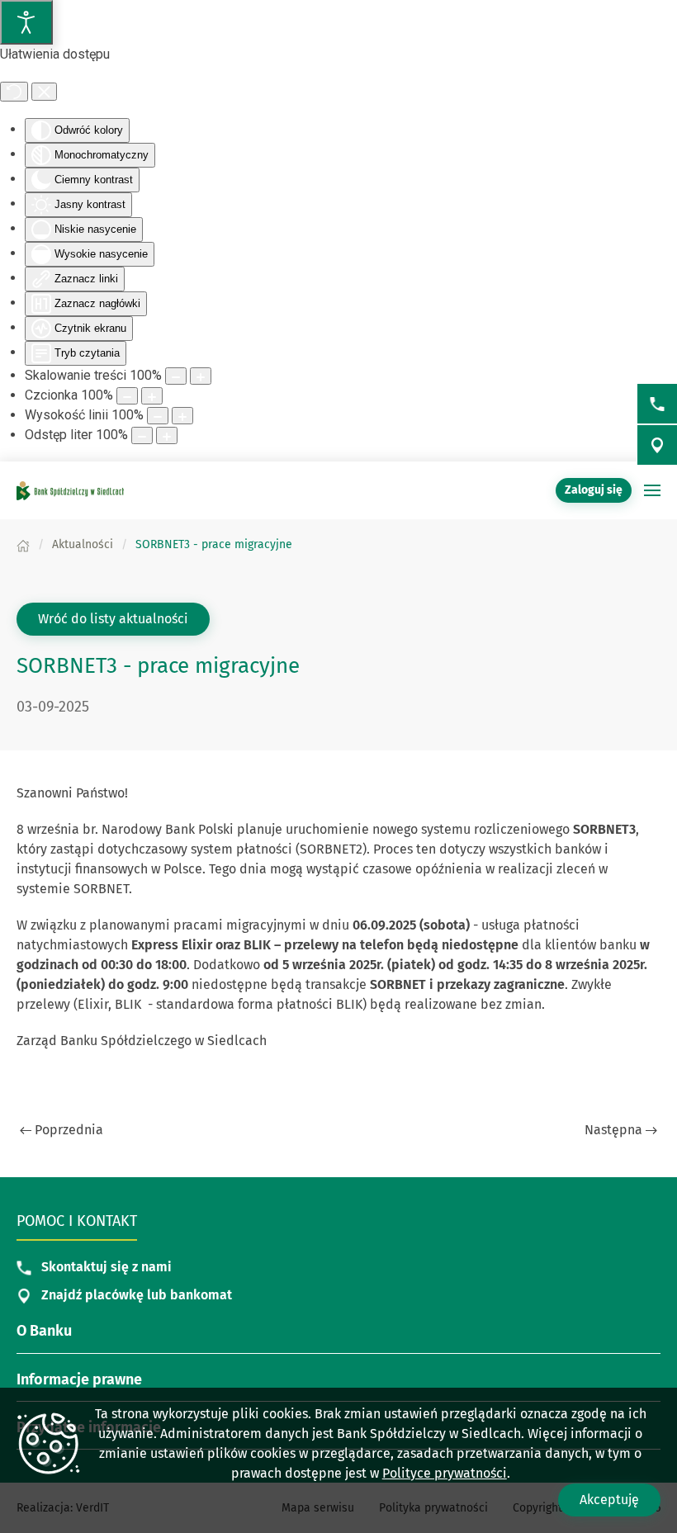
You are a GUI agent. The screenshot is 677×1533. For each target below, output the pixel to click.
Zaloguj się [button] (594, 490)
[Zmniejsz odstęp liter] (142, 435)
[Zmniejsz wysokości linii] (157, 415)
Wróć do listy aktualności (113, 619)
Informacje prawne (79, 1379)
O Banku (44, 1331)
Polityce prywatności (444, 1473)
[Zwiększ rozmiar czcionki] (152, 396)
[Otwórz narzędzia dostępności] (26, 22)
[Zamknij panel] (44, 92)
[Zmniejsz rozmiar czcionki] (127, 396)
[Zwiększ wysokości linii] (182, 415)
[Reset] (14, 92)
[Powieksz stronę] (200, 376)
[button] (652, 490)
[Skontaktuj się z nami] (657, 403)
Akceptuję (609, 1499)
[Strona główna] (23, 544)
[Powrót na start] (70, 490)
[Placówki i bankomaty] (657, 445)
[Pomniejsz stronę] (176, 376)
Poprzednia (69, 1130)
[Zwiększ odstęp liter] (167, 435)
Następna (613, 1130)
